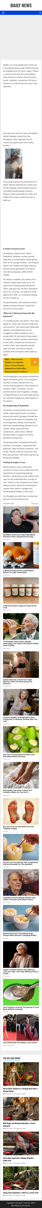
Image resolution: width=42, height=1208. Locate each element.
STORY (8, 1083)
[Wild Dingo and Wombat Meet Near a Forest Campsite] (21, 1109)
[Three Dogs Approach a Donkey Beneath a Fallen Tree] (21, 1143)
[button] (3, 13)
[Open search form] (40, 13)
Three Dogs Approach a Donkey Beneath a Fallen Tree (18, 1159)
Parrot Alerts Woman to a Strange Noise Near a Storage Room (20, 1089)
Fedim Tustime (9, 1094)
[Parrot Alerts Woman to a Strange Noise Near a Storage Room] (21, 1074)
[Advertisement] (21, 38)
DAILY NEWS (21, 5)
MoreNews (15, 1205)
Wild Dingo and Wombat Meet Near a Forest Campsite (19, 1124)
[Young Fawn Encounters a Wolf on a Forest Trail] (21, 1178)
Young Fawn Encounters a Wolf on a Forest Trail (20, 1192)
